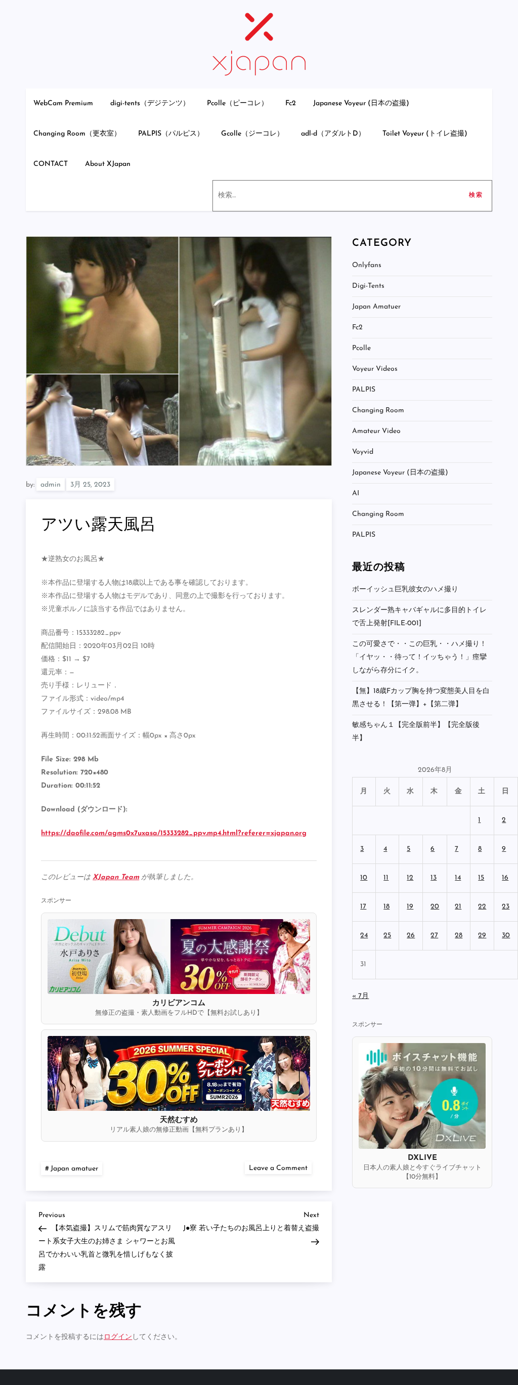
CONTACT (50, 164)
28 (458, 935)
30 (506, 935)
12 (410, 878)
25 (387, 935)
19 (410, 907)
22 (482, 907)
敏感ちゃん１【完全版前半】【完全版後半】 (416, 731)
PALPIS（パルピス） (171, 134)
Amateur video (376, 431)
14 (458, 878)
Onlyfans (366, 265)
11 (385, 878)
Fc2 (290, 103)
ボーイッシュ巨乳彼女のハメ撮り (405, 589)
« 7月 (360, 996)
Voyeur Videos (375, 369)
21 (458, 907)
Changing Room (378, 410)
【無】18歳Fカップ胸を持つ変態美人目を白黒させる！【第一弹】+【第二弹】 (421, 697)
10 (363, 878)
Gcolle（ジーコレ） (252, 134)
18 (386, 907)
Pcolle (361, 348)
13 (433, 878)
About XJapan (108, 164)
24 (364, 935)
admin (50, 485)
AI (355, 493)
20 (434, 907)
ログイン (118, 1337)
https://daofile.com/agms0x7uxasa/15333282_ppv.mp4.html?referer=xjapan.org (174, 833)
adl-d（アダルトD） (333, 134)
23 (505, 907)
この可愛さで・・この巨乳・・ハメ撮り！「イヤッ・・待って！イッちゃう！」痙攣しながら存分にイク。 (419, 657)
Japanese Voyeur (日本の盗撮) (361, 103)
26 (411, 935)
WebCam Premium (63, 103)
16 (505, 878)
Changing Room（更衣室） (77, 134)
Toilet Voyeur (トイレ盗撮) (424, 134)
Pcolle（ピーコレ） (237, 103)
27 (434, 935)
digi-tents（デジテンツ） (150, 103)
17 (363, 907)
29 (482, 935)
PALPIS (363, 390)
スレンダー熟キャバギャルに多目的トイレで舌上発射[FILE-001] (419, 617)
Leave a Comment (280, 1167)
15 (481, 878)
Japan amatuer (74, 1169)
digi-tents (368, 286)
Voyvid (362, 452)
